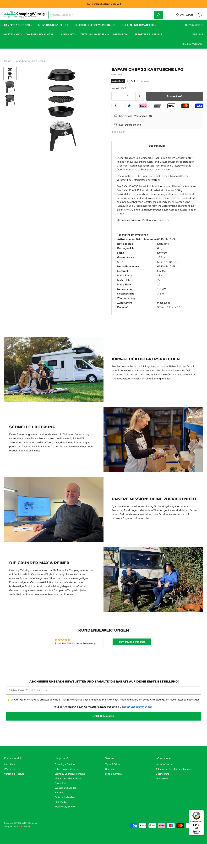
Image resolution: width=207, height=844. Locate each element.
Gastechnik (12, 34)
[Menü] (202, 812)
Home (7, 61)
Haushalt (67, 34)
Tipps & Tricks (194, 25)
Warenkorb (10, 769)
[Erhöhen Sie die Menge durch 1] (140, 96)
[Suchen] (158, 15)
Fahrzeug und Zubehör (53, 25)
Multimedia (120, 34)
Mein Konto (10, 764)
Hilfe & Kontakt (192, 43)
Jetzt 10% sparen (103, 716)
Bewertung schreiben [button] (132, 642)
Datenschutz (162, 773)
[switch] (196, 832)
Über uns (197, 34)
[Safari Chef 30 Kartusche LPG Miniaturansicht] (10, 73)
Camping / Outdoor (17, 25)
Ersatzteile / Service (148, 34)
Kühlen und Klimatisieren (139, 25)
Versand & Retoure (14, 773)
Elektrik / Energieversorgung (95, 25)
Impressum (162, 778)
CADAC (119, 74)
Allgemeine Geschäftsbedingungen (175, 769)
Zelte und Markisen (93, 34)
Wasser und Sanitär (40, 34)
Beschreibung (157, 146)
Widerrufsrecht (164, 764)
